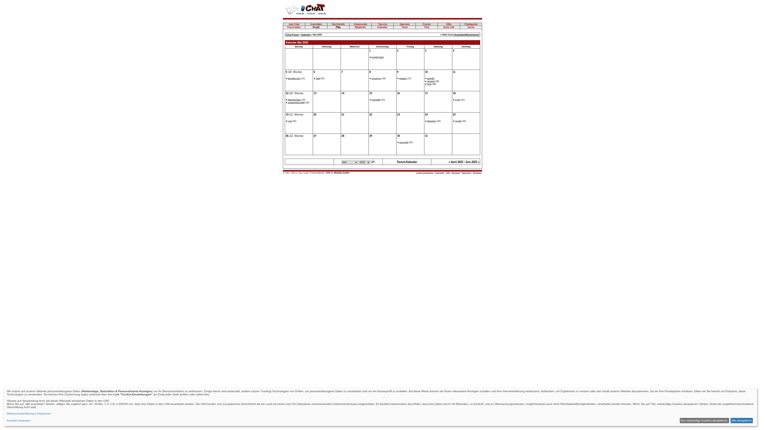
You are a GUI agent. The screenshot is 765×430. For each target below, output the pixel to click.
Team (405, 27)
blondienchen (294, 78)
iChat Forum (292, 34)
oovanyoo (376, 78)
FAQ (426, 27)
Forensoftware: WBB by (329, 173)
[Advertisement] (409, 9)
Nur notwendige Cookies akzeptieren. (704, 420)
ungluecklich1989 (296, 102)
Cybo (457, 100)
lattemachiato (294, 100)
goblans (403, 78)
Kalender (382, 27)
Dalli (318, 78)
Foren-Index (294, 27)
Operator (405, 24)
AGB (448, 173)
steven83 (403, 142)
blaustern (431, 121)
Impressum (477, 173)
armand (430, 81)
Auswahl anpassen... (20, 420)
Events (427, 24)
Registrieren (472, 34)
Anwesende (360, 24)
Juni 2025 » (472, 161)
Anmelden (316, 24)
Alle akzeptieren (742, 420)
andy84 (430, 78)
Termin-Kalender (407, 161)
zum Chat (294, 24)
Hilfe (448, 24)
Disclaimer (455, 173)
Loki (290, 121)
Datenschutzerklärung (20, 413)
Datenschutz (466, 173)
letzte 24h (448, 27)
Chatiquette (471, 24)
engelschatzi (378, 57)
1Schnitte (376, 100)
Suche (471, 27)
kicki (429, 84)
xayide (458, 121)
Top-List (382, 24)
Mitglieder (360, 27)
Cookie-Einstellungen (424, 173)
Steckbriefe (338, 24)
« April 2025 (456, 161)
